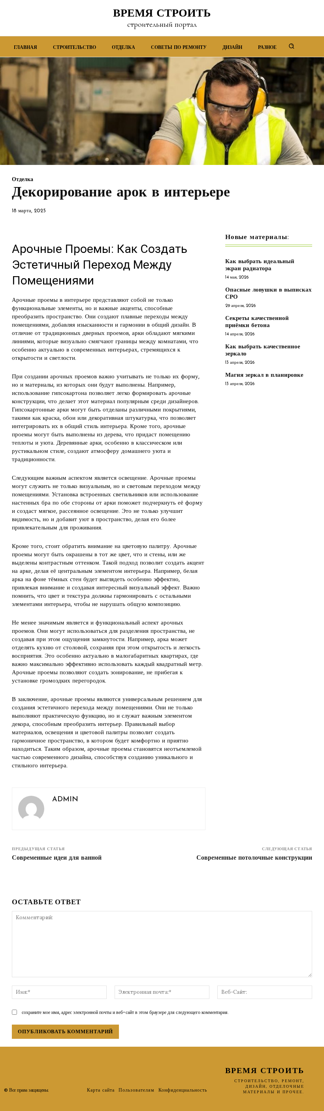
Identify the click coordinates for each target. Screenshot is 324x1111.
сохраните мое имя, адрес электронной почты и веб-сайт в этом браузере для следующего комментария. (125, 1012)
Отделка (22, 180)
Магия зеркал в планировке (264, 375)
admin (65, 799)
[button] (291, 46)
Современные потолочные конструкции (254, 858)
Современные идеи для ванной (57, 858)
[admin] (31, 809)
